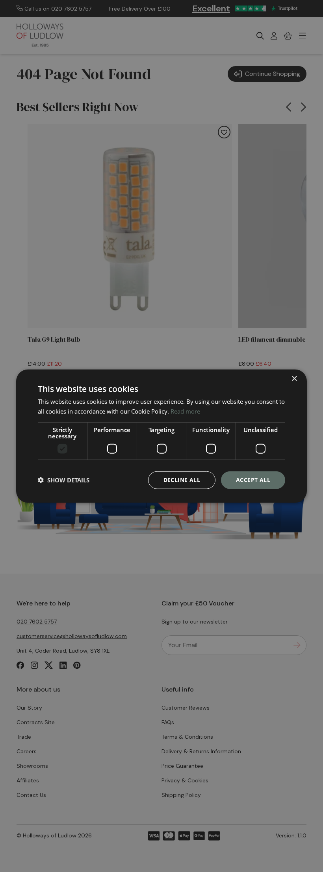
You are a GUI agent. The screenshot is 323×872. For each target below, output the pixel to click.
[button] (63, 480)
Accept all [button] (253, 480)
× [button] (294, 379)
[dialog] (161, 436)
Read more (185, 411)
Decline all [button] (181, 480)
